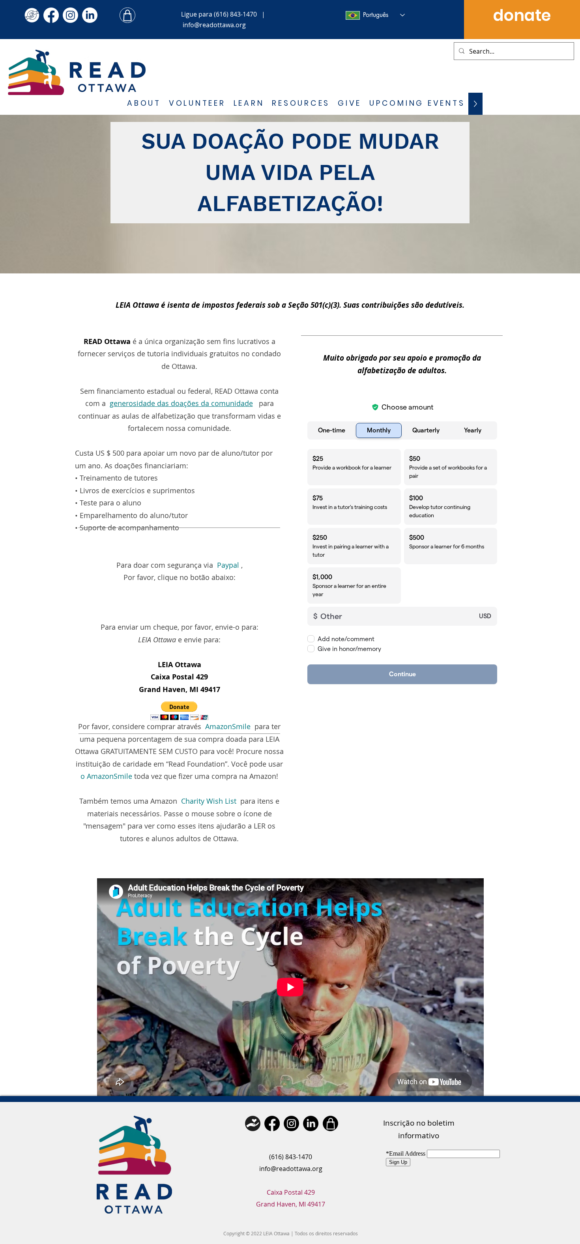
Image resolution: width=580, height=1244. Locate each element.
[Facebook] (51, 15)
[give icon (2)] (31, 15)
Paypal (228, 565)
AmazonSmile (228, 726)
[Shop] (127, 15)
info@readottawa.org (214, 25)
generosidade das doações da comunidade (181, 403)
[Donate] (252, 1123)
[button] (144, 104)
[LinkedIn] (89, 15)
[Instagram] (70, 15)
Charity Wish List (208, 801)
